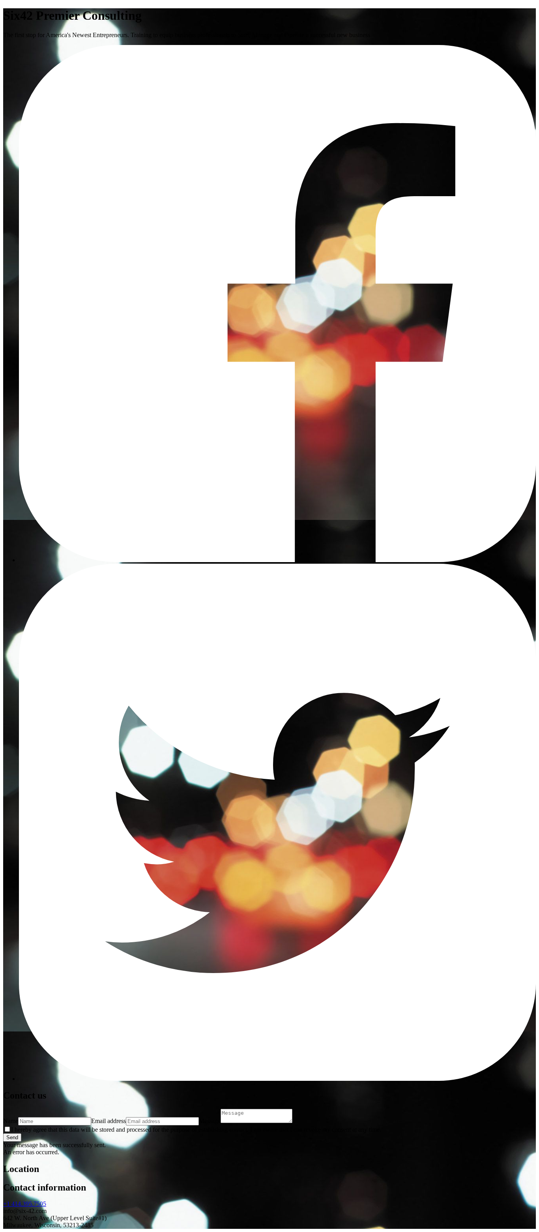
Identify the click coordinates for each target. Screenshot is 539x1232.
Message (210, 1121)
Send (12, 1137)
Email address (108, 1121)
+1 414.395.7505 (24, 1203)
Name (10, 1121)
